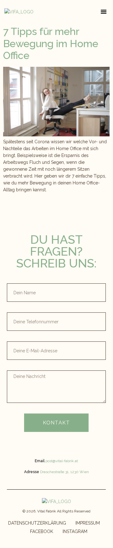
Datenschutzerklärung (37, 523)
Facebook (41, 531)
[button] (103, 11)
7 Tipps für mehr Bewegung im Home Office (50, 43)
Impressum (87, 523)
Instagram (75, 531)
